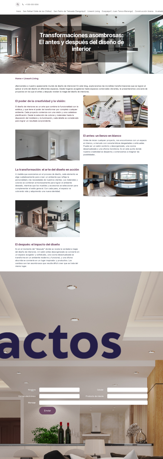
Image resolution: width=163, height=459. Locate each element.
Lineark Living (31, 78)
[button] (17, 4)
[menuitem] (18, 11)
